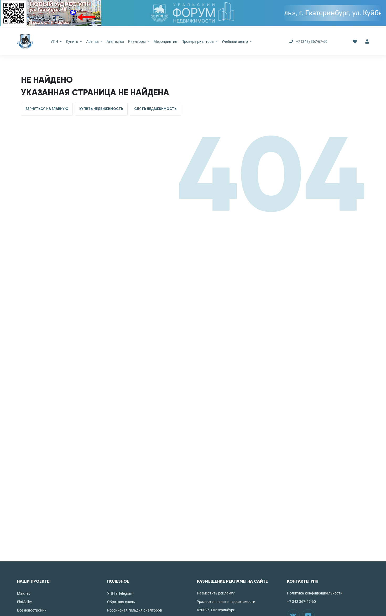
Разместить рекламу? (216, 593)
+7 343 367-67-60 (301, 601)
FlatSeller (24, 602)
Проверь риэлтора (198, 41)
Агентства (115, 41)
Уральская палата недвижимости (226, 601)
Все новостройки (31, 610)
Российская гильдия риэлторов (134, 610)
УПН (54, 41)
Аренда (93, 41)
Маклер (23, 593)
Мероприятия (165, 41)
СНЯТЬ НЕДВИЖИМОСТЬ (155, 109)
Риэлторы (137, 41)
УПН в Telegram (120, 593)
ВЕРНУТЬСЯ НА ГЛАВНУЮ (46, 109)
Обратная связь (121, 602)
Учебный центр (235, 41)
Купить (72, 41)
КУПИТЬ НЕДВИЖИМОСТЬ (101, 109)
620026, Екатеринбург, (216, 610)
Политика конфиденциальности (314, 593)
